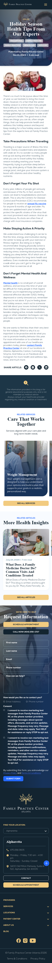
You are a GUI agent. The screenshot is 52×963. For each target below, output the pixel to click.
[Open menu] (46, 4)
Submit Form (13, 778)
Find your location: (14, 825)
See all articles (26, 597)
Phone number (36, 701)
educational (16, 41)
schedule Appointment (26, 624)
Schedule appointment (26, 885)
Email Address (13, 701)
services (43, 45)
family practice (12, 45)
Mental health (10, 283)
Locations (9, 912)
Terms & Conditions (31, 773)
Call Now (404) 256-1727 (26, 632)
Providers (9, 900)
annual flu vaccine (36, 203)
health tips (29, 45)
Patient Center (11, 919)
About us (8, 925)
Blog (6, 931)
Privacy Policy (10, 773)
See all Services (26, 503)
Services (8, 906)
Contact (26, 878)
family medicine (34, 41)
